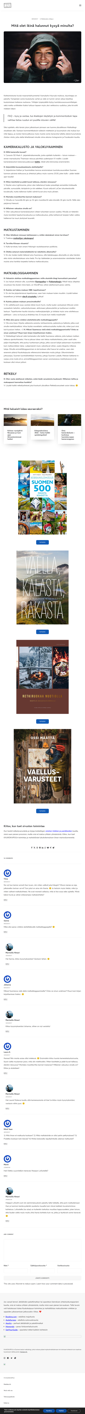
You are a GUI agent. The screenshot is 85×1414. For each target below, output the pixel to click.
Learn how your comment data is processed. (54, 1283)
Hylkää (61, 1411)
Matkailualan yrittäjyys (47, 19)
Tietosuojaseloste (9, 1397)
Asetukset (74, 1411)
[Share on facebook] (31, 847)
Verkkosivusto (63, 1265)
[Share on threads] (37, 847)
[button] (80, 5)
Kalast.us (6, 1403)
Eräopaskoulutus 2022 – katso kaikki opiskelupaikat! (42, 432)
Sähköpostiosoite (38, 1265)
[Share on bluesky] (48, 847)
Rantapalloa (40, 281)
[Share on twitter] (34, 847)
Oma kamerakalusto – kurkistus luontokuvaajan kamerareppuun (68, 434)
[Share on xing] (50, 847)
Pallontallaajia (55, 281)
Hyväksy (49, 1411)
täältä (37, 162)
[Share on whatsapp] (45, 847)
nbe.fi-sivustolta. (29, 296)
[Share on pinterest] (40, 847)
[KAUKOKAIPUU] (7, 5)
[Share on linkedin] (42, 847)
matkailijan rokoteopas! (23, 238)
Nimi (6, 1265)
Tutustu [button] (42, 542)
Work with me (8, 1390)
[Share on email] (53, 847)
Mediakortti (7, 1384)
